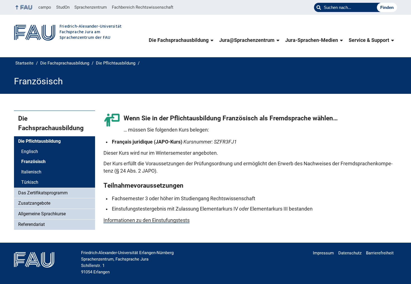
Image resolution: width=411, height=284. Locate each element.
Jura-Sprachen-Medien (311, 40)
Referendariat (31, 224)
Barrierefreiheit (380, 253)
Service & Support (369, 40)
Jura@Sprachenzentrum (247, 40)
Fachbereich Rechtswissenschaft (142, 7)
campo (44, 7)
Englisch (29, 151)
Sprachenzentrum (90, 7)
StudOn (63, 7)
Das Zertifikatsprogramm (43, 192)
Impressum (323, 253)
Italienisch (31, 172)
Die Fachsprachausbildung (179, 40)
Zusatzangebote (34, 203)
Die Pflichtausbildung (39, 141)
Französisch (33, 161)
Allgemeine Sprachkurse (42, 213)
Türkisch (29, 182)
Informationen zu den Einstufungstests (146, 220)
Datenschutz (350, 253)
